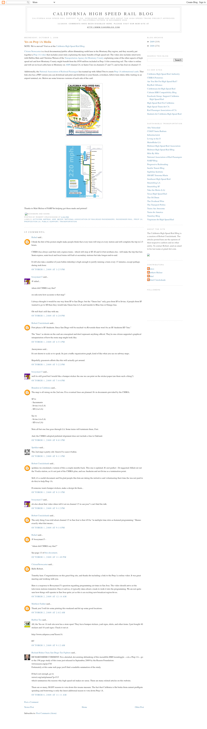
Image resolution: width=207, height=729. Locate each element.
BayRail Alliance (154, 84)
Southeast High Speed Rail (159, 179)
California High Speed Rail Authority (163, 73)
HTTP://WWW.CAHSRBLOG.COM (103, 27)
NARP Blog (152, 160)
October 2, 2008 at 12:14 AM (49, 596)
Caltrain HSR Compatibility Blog (162, 92)
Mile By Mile (153, 153)
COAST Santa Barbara (156, 131)
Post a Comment (31, 702)
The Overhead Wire (155, 201)
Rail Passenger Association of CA (161, 110)
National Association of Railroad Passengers (59, 71)
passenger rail (124, 219)
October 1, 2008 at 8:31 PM (48, 492)
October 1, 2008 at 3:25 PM (48, 269)
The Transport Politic (156, 204)
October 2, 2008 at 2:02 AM (48, 612)
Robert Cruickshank (40, 323)
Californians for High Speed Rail (161, 88)
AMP (68, 64)
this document (51, 552)
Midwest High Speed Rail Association (163, 145)
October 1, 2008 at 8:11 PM (48, 456)
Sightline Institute (155, 171)
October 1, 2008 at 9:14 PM (48, 527)
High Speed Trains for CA (158, 106)
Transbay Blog (153, 215)
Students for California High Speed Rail (164, 113)
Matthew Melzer (155, 272)
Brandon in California (41, 387)
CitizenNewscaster (40, 564)
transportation (68, 221)
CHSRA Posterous (155, 77)
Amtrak (47, 219)
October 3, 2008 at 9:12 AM (48, 645)
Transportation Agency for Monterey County (84, 57)
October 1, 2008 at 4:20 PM (48, 315)
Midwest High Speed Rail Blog (160, 149)
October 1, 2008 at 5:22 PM (48, 364)
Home (84, 707)
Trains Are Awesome (156, 208)
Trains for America (155, 212)
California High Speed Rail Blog (103, 13)
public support (50, 221)
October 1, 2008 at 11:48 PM (49, 557)
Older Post (139, 707)
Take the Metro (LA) (156, 190)
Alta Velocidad (153, 127)
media (60, 219)
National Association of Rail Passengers (164, 157)
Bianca (151, 268)
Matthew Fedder (39, 603)
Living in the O (154, 138)
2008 (152, 45)
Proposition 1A (32, 221)
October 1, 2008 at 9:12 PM (48, 508)
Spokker (35, 447)
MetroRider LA (154, 142)
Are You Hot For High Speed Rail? (162, 81)
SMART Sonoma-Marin (157, 175)
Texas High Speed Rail (157, 193)
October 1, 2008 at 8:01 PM (48, 440)
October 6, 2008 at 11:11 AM (49, 694)
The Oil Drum (153, 197)
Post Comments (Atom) (46, 713)
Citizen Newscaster (32, 51)
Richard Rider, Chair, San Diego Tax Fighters (51, 652)
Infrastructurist (153, 134)
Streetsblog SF (153, 186)
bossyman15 (37, 276)
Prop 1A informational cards (126, 71)
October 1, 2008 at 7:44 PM (48, 380)
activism (37, 219)
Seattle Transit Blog (155, 168)
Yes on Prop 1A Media (37, 42)
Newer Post (29, 707)
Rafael (34, 237)
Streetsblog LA (153, 182)
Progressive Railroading (157, 164)
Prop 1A (138, 219)
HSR (54, 219)
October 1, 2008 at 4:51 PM (48, 341)
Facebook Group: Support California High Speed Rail (163, 98)
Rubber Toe (37, 619)
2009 (152, 41)
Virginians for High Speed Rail (160, 219)
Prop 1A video (39, 54)
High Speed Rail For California (160, 102)
